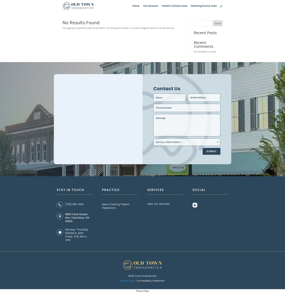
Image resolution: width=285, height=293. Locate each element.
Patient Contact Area (174, 6)
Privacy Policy (128, 280)
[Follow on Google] (195, 205)
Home (135, 6)
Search (217, 23)
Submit (211, 151)
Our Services (150, 6)
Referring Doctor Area (204, 6)
